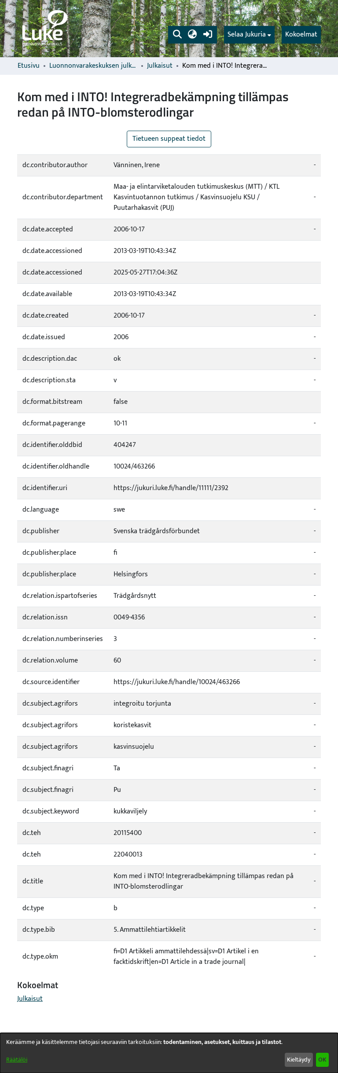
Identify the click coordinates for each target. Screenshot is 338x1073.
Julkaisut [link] (160, 66)
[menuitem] (249, 35)
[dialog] (169, 1053)
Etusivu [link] (29, 66)
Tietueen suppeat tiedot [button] (169, 139)
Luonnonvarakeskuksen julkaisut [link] (93, 66)
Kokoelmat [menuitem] (301, 34)
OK (322, 1060)
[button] (177, 34)
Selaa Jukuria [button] (247, 34)
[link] (44, 28)
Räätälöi (16, 1059)
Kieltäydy (298, 1060)
